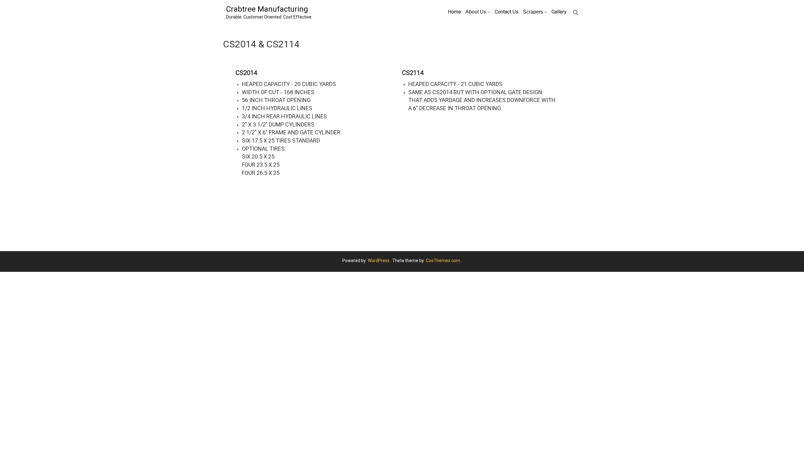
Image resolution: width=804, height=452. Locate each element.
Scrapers (533, 11)
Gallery (559, 12)
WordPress (378, 260)
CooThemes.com (443, 260)
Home (454, 12)
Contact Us (507, 12)
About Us (475, 11)
